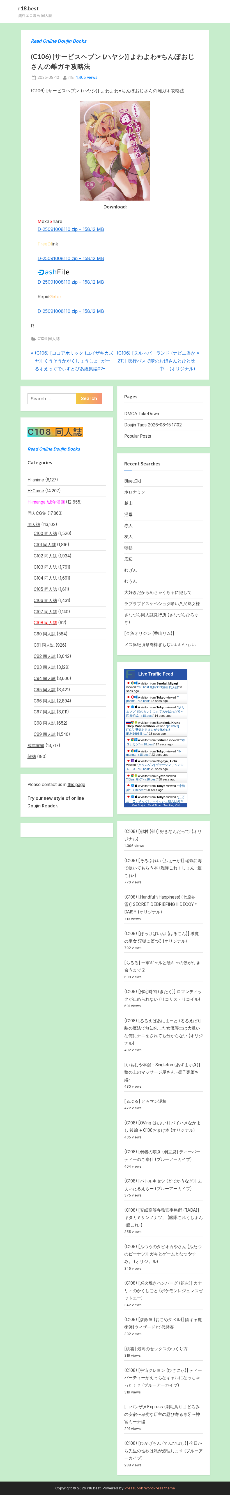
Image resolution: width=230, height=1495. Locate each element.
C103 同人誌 (45, 567)
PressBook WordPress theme (150, 1488)
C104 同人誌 (45, 578)
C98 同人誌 (45, 723)
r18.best (28, 8)
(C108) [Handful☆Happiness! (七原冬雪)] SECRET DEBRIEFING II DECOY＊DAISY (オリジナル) (161, 904)
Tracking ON (172, 805)
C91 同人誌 (44, 645)
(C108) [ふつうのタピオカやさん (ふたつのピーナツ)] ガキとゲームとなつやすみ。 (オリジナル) (163, 1254)
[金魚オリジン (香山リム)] (149, 633)
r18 (71, 77)
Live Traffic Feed (155, 674)
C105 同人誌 (45, 589)
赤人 (128, 525)
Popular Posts (137, 436)
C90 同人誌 (45, 634)
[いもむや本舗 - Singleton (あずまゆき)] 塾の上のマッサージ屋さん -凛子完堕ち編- (162, 1072)
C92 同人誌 (45, 656)
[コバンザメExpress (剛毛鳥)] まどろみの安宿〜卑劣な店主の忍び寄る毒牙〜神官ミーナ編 (162, 1414)
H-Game (35, 490)
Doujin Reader (42, 806)
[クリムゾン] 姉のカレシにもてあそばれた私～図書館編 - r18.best (155, 711)
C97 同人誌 (45, 712)
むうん (130, 581)
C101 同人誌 (45, 544)
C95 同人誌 (45, 689)
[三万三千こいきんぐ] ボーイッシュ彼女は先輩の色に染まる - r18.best (155, 801)
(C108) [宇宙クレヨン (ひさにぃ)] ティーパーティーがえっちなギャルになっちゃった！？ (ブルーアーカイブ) (163, 1378)
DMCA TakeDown (141, 413)
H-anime (35, 480)
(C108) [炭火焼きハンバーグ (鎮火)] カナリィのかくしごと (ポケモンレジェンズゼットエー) (163, 1290)
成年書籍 (35, 745)
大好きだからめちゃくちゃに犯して (158, 592)
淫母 (128, 514)
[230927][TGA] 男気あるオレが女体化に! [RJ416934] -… (152, 729)
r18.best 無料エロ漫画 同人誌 (158, 687)
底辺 (128, 559)
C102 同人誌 (45, 556)
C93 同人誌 (45, 667)
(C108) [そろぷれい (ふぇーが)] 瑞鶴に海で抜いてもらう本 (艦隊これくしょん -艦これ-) (163, 868)
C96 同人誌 (45, 701)
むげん (130, 570)
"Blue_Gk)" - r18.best (142, 779)
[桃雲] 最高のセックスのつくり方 (156, 1348)
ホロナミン (134, 492)
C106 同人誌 (49, 338)
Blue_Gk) (132, 481)
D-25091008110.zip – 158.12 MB (71, 229)
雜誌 (31, 756)
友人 (128, 536)
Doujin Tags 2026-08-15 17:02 (153, 425)
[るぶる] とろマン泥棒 (145, 1101)
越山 (128, 503)
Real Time (154, 805)
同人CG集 (36, 513)
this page (76, 784)
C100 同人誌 (45, 533)
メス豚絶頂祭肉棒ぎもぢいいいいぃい (160, 644)
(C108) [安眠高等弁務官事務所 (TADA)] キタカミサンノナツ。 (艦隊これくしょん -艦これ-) (163, 1217)
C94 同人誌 (45, 678)
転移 (128, 547)
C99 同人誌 (45, 734)
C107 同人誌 (45, 611)
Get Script (138, 805)
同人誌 (33, 524)
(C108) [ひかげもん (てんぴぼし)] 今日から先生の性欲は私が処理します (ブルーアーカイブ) (163, 1451)
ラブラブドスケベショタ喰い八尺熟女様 (162, 603)
